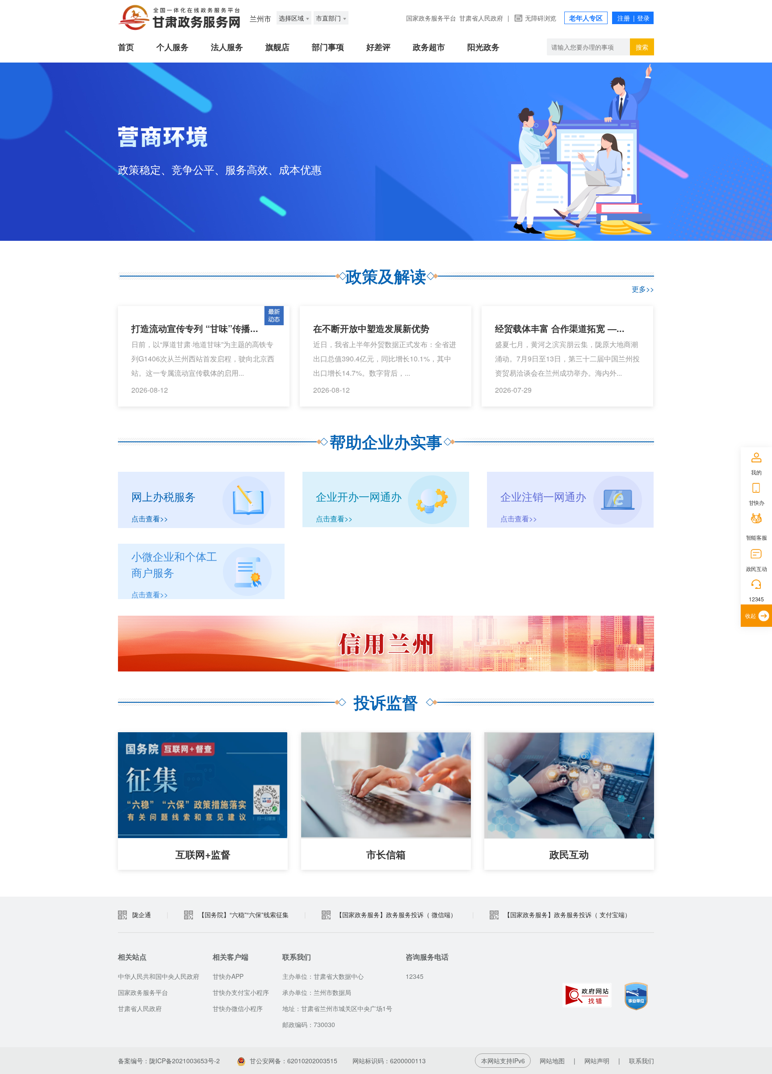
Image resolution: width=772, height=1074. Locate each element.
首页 (126, 47)
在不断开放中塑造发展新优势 (371, 328)
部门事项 (328, 47)
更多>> (643, 289)
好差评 (378, 47)
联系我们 (641, 1060)
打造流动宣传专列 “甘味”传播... (194, 328)
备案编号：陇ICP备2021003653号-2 (169, 1060)
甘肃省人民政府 (481, 17)
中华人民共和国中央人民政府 (158, 976)
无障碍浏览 (540, 17)
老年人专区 (586, 18)
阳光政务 (483, 47)
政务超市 (429, 47)
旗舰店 (277, 47)
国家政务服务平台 (431, 17)
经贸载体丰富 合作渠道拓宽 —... (560, 328)
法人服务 (227, 47)
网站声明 (596, 1060)
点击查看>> (149, 518)
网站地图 (552, 1060)
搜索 (642, 46)
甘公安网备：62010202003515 (293, 1060)
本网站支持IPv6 (503, 1060)
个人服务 (172, 47)
